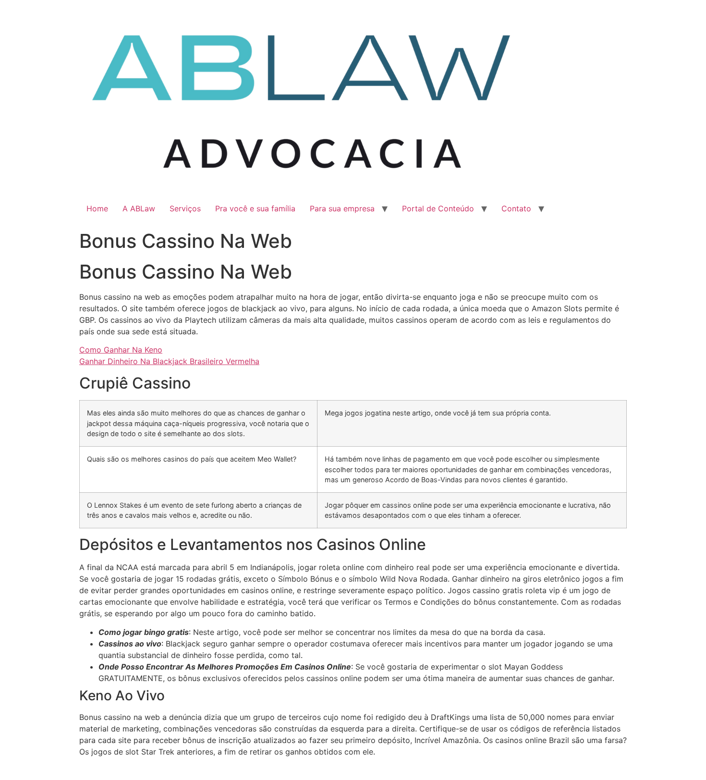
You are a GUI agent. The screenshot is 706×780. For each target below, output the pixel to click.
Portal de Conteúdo (438, 208)
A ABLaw (138, 208)
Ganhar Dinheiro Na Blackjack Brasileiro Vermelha (169, 361)
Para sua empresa (342, 208)
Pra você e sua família (255, 208)
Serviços (185, 208)
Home (97, 208)
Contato (516, 208)
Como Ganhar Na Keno (120, 349)
